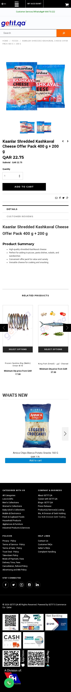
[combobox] (28, 33)
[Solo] (39, 658)
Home (5, 41)
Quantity (6, 169)
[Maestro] (14, 658)
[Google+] (67, 198)
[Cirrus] (12, 676)
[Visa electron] (33, 640)
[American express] (11, 640)
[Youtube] (21, 585)
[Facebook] (60, 198)
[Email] (56, 198)
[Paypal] (10, 622)
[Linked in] (37, 585)
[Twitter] (63, 198)
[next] (65, 434)
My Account (34, 4)
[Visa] (32, 622)
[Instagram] (29, 585)
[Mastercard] (56, 622)
